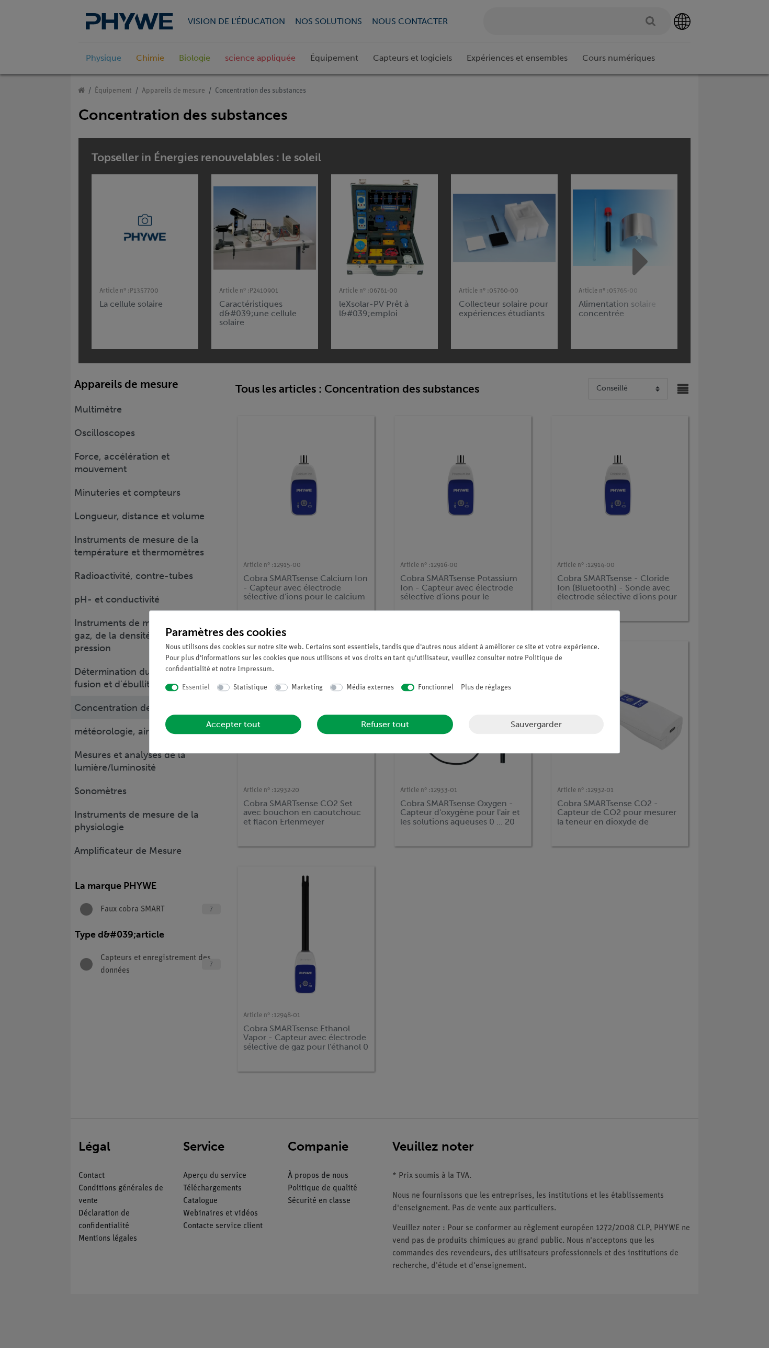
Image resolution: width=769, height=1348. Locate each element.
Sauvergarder (536, 724)
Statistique (250, 688)
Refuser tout (385, 724)
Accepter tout (233, 724)
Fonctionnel (436, 688)
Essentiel (196, 688)
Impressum (255, 669)
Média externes (370, 688)
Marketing (307, 688)
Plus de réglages (486, 688)
